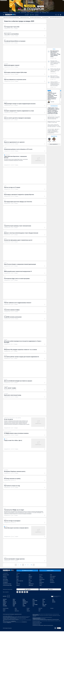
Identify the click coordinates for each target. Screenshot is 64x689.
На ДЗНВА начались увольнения (13, 317)
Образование (31, 585)
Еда (17, 582)
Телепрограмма (23, 12)
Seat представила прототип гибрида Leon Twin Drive (18, 201)
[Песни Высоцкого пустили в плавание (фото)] (38, 530)
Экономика (52, 580)
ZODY (40, 12)
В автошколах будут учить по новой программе (17, 278)
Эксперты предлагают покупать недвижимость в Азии (19, 110)
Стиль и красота (52, 576)
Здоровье (18, 585)
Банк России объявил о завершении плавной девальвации (20, 264)
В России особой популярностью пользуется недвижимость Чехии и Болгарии (22, 341)
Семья (40, 585)
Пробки (32, 14)
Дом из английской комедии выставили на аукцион (18, 381)
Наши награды (5, 579)
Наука (30, 582)
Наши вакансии (5, 580)
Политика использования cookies (37, 622)
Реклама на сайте (6, 574)
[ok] (22, 592)
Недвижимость (5, 12)
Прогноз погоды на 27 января (12, 187)
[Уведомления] (58, 14)
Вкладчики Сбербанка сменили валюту (14, 471)
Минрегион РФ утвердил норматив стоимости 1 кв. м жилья (20, 349)
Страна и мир (52, 577)
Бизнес (17, 576)
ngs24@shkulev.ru (13, 621)
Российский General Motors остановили (14, 41)
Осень (40, 576)
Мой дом (30, 580)
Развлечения (41, 582)
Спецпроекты (52, 582)
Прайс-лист (5, 576)
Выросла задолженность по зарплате (14, 142)
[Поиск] (56, 14)
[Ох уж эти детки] (38, 422)
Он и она (40, 574)
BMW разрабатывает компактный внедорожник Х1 (18, 271)
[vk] (20, 592)
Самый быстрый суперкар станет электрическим (17, 225)
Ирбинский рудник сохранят (11, 65)
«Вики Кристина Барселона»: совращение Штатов (15, 157)
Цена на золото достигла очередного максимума (17, 118)
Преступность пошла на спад (12, 485)
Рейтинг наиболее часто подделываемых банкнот (17, 302)
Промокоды (44, 12)
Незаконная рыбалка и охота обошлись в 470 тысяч (18, 149)
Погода (15, 12)
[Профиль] (60, 14)
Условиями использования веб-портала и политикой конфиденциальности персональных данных (46, 619)
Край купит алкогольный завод (12, 395)
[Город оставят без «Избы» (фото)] (38, 443)
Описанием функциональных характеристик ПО (39, 618)
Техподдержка (5, 582)
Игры (48, 12)
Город (17, 579)
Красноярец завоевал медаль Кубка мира (15, 72)
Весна (17, 577)
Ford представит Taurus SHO (11, 26)
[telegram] (17, 592)
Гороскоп (32, 12)
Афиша (28, 12)
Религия (40, 583)
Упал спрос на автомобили (11, 34)
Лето (29, 579)
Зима (29, 574)
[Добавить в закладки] (44, 28)
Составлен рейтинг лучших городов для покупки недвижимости (21, 356)
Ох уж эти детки (8, 419)
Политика (41, 577)
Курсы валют (36, 12)
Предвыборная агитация (7, 583)
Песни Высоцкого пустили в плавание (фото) (16, 528)
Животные (18, 583)
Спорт (51, 574)
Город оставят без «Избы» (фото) (13, 440)
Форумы (18, 12)
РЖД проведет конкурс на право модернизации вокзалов (19, 103)
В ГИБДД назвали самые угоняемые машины (16, 433)
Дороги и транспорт (19, 580)
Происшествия (41, 579)
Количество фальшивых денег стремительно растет (18, 240)
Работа (40, 580)
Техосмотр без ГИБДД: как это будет (14, 510)
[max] (25, 592)
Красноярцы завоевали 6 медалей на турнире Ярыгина (19, 194)
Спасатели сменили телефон (12, 309)
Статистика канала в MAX (7, 585)
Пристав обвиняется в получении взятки (15, 79)
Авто (17, 574)
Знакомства (11, 12)
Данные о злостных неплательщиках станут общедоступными (21, 233)
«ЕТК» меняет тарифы (10, 388)
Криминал (30, 576)
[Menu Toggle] (3, 14)
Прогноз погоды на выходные (12, 520)
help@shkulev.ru (9, 622)
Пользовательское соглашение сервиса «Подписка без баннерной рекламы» (43, 625)
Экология (51, 579)
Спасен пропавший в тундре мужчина (14, 559)
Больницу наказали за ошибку (12, 478)
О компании (5, 577)
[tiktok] (27, 592)
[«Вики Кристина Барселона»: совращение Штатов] (38, 159)
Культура (30, 577)
